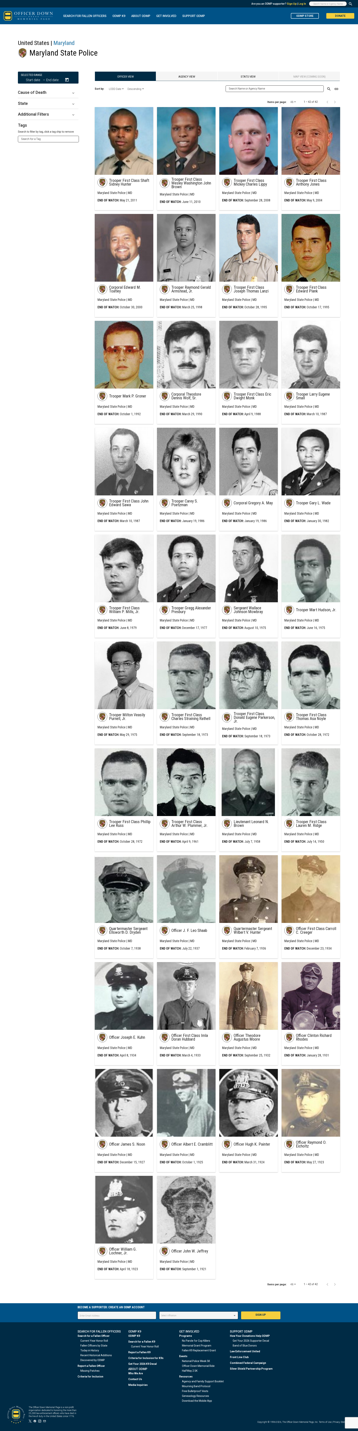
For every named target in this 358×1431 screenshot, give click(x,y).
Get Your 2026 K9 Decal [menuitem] (142, 1363)
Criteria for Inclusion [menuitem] (90, 1376)
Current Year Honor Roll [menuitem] (94, 1340)
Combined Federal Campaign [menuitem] (248, 1362)
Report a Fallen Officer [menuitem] (91, 1365)
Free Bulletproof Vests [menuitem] (195, 1391)
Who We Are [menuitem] (135, 1373)
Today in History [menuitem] (89, 1350)
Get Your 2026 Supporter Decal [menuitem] (251, 1340)
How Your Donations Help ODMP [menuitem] (250, 1335)
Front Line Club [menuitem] (239, 1357)
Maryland (64, 42)
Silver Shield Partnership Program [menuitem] (251, 1368)
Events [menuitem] (183, 1356)
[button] (48, 92)
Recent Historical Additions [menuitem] (96, 1355)
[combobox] (50, 139)
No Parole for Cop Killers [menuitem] (196, 1340)
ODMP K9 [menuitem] (134, 1335)
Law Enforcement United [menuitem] (245, 1351)
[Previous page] (327, 102)
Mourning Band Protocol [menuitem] (196, 1386)
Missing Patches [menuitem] (90, 1370)
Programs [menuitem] (185, 1335)
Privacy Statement (342, 1422)
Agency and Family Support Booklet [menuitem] (203, 1381)
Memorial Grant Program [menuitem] (196, 1345)
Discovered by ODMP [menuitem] (92, 1360)
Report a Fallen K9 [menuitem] (139, 1352)
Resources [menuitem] (186, 1376)
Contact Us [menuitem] (135, 1379)
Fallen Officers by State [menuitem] (93, 1345)
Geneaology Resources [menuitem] (195, 1395)
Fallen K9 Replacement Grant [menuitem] (199, 1350)
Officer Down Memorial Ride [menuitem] (198, 1365)
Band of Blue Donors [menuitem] (245, 1345)
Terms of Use (325, 1422)
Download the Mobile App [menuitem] (197, 1400)
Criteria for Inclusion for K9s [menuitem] (146, 1358)
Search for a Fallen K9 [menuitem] (141, 1341)
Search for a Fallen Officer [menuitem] (94, 1335)
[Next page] (335, 102)
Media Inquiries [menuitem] (138, 1384)
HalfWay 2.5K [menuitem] (189, 1370)
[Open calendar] (67, 80)
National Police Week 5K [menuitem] (196, 1361)
